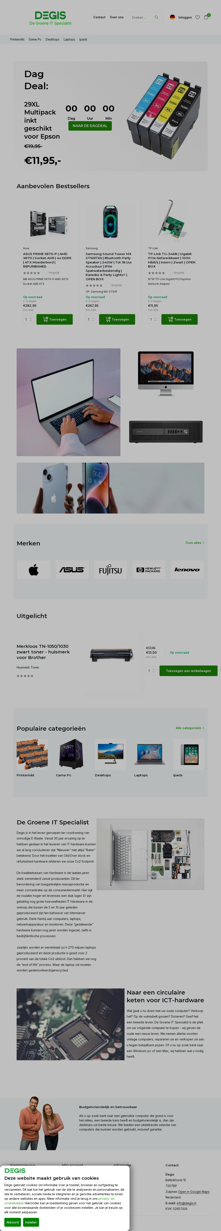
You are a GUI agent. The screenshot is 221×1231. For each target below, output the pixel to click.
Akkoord (12, 1222)
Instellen (31, 1222)
